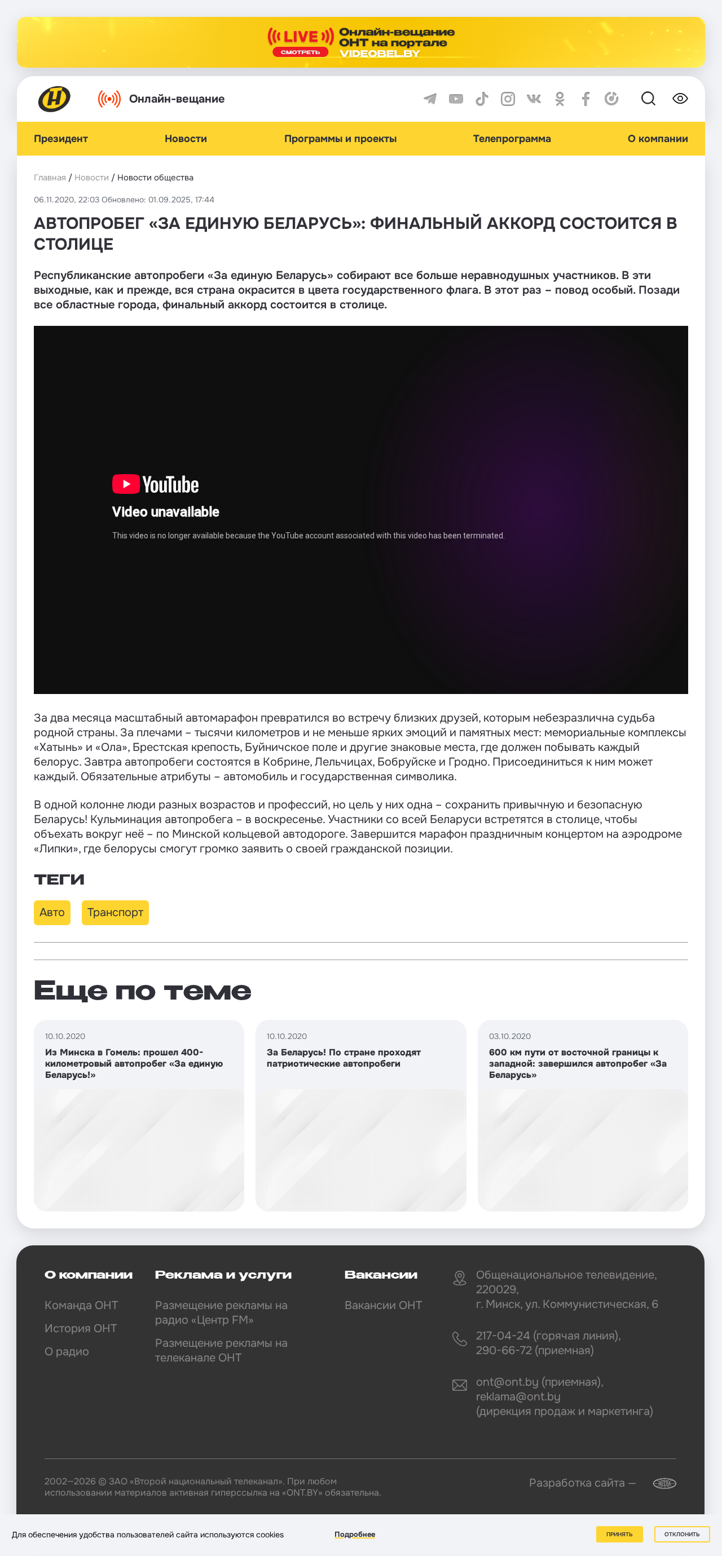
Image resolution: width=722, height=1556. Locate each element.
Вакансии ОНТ (383, 1305)
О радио (67, 1352)
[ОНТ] (55, 99)
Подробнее (354, 1534)
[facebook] (586, 99)
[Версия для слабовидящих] (680, 98)
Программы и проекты (340, 138)
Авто (52, 912)
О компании (658, 138)
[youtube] (456, 99)
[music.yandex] (612, 99)
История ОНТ (81, 1328)
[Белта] (657, 1483)
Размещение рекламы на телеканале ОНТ (221, 1350)
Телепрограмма (512, 138)
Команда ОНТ (81, 1305)
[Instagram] (508, 99)
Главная (50, 177)
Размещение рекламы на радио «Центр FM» (221, 1312)
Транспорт (115, 912)
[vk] (534, 99)
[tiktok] (482, 99)
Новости (186, 138)
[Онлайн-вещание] (361, 42)
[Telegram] (430, 99)
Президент (61, 138)
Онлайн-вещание (177, 99)
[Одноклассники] (560, 99)
